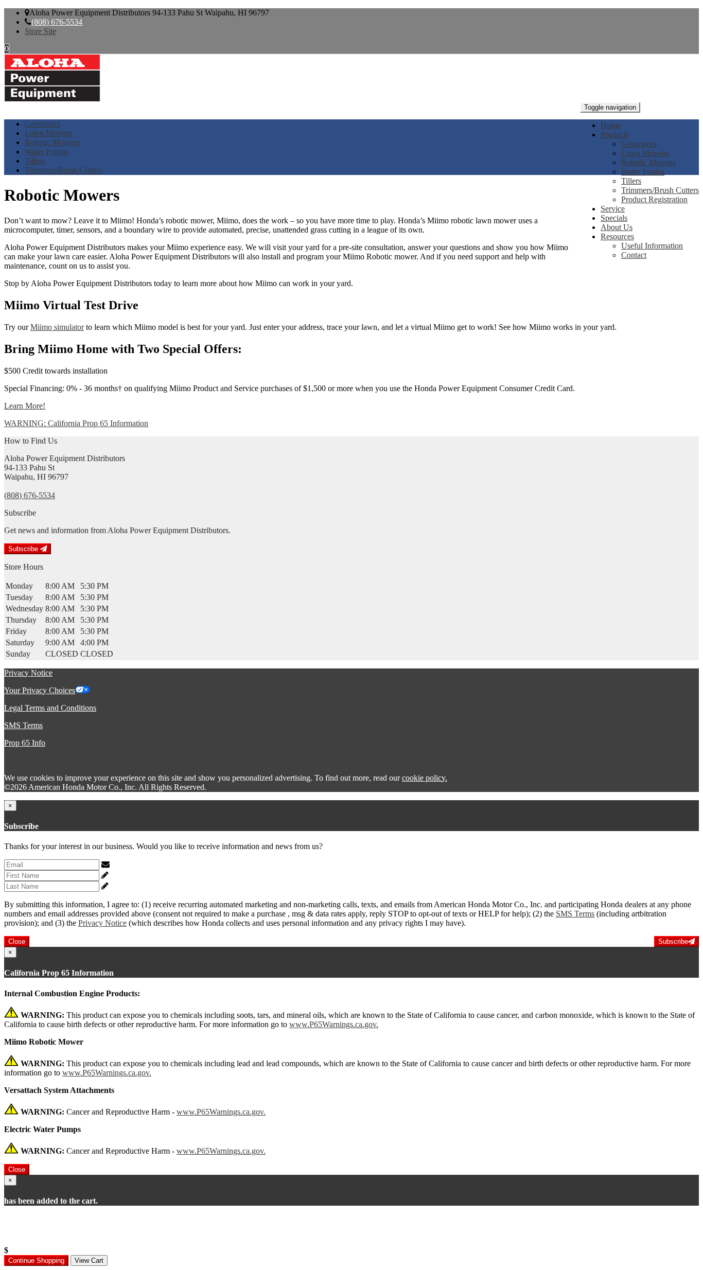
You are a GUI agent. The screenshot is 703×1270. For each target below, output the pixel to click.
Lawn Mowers (645, 153)
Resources (617, 236)
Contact (633, 255)
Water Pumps (642, 171)
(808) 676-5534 (56, 21)
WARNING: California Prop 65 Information (76, 423)
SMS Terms (23, 725)
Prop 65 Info (24, 742)
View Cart (89, 1260)
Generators (639, 143)
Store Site (40, 31)
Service (613, 208)
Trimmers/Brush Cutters (660, 190)
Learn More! (24, 405)
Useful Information (652, 245)
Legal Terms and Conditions (50, 707)
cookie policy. (424, 777)
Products (615, 134)
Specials (614, 218)
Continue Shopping (36, 1260)
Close (16, 941)
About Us (616, 227)
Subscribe (24, 549)
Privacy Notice (28, 672)
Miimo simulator (57, 327)
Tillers (631, 181)
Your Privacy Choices (39, 690)
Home (611, 125)
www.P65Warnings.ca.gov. (333, 1024)
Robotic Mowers (648, 162)
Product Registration (654, 199)
